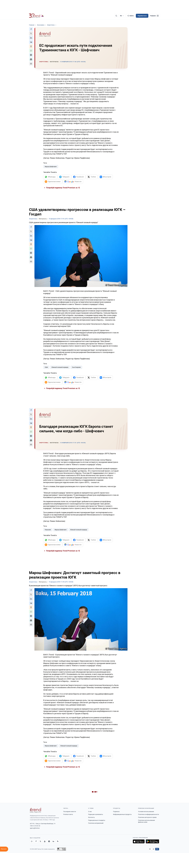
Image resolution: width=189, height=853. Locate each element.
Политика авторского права (147, 817)
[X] (40, 841)
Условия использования (146, 811)
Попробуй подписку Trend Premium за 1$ (63, 188)
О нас (90, 811)
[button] (31, 29)
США (46, 367)
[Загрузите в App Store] (139, 841)
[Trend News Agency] (35, 810)
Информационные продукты (122, 814)
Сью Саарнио (76, 367)
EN (150, 849)
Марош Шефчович (51, 166)
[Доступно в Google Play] (152, 841)
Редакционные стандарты (96, 820)
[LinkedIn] (53, 841)
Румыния (48, 529)
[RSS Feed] (57, 841)
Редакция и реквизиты (95, 814)
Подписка (116, 811)
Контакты (91, 817)
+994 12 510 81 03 (35, 826)
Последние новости (69, 811)
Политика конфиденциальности (148, 814)
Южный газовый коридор (60, 367)
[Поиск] (116, 16)
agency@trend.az (35, 828)
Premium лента (68, 814)
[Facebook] (36, 841)
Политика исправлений (95, 823)
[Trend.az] (36, 16)
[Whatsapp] (31, 841)
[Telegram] (49, 841)
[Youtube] (44, 841)
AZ (153, 849)
